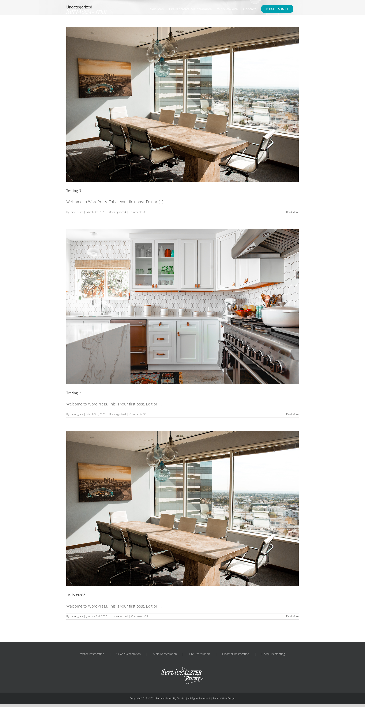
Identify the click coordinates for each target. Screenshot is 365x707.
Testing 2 (73, 393)
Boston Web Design (224, 698)
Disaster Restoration (235, 654)
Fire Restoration (199, 654)
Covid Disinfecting (273, 654)
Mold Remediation (165, 654)
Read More (292, 212)
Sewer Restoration (128, 654)
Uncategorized (117, 212)
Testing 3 (73, 190)
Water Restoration (92, 654)
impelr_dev (76, 212)
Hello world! (76, 595)
